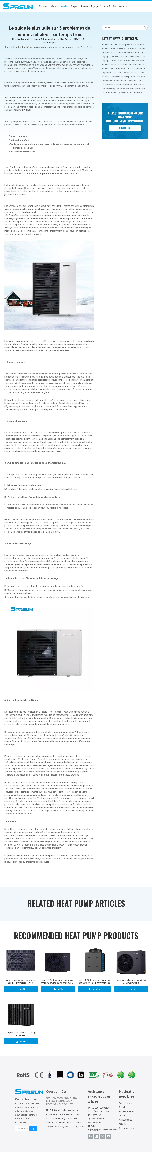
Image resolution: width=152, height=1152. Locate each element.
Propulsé (53, 42)
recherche (144, 27)
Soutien (84, 6)
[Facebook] (90, 1136)
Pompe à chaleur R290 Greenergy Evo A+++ (21, 1034)
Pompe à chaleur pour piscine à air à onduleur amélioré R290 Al (21, 981)
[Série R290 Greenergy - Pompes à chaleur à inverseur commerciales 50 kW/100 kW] (94, 960)
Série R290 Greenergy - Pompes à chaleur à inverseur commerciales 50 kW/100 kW (94, 981)
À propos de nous (127, 1128)
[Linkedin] (96, 1136)
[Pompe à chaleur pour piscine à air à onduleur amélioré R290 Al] (20, 960)
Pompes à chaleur (47, 6)
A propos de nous (99, 6)
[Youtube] (108, 1136)
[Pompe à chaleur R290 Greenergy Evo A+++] (20, 1012)
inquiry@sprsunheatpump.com (102, 1130)
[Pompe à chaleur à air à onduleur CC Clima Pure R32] (131, 960)
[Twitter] (102, 1136)
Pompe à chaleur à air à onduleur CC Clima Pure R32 (131, 981)
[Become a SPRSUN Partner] (125, 121)
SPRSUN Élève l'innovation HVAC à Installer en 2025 (127, 68)
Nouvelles (63, 6)
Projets (74, 6)
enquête (22, 989)
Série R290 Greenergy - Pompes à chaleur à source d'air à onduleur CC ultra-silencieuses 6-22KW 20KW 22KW (57, 981)
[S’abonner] (33, 1128)
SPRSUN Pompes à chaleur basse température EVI (36, 841)
